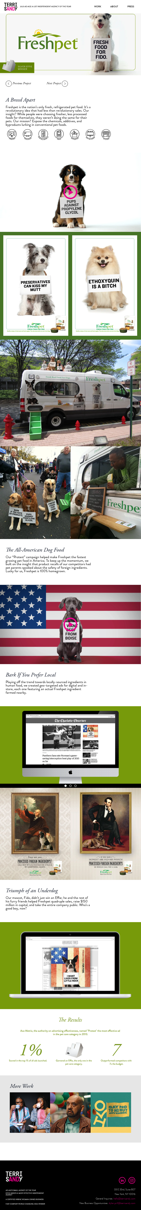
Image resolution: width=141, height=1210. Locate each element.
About (114, 6)
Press (130, 6)
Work (97, 6)
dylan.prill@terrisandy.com (122, 1203)
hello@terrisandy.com (124, 1198)
